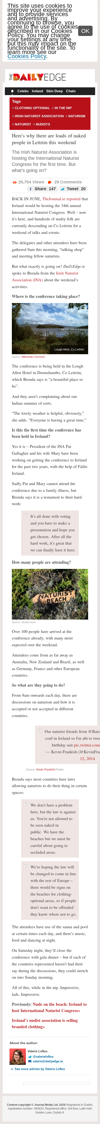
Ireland (37, 91)
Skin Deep (54, 91)
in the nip (63, 108)
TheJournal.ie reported (61, 198)
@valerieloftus (43, 1056)
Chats (71, 91)
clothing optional (32, 108)
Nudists (43, 124)
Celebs (23, 91)
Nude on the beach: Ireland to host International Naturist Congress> (49, 1007)
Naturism (76, 116)
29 (67, 182)
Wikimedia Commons (33, 356)
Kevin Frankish (45, 769)
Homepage (12, 91)
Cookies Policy (26, 56)
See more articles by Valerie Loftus (40, 1069)
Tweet (76, 188)
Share (44, 188)
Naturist (23, 124)
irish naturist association (39, 116)
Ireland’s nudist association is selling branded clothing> (45, 1023)
